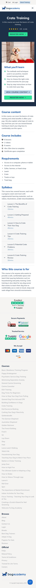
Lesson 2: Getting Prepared (18, 216)
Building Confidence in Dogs (12, 403)
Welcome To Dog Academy (12, 508)
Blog (3, 521)
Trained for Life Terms (10, 564)
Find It (4, 432)
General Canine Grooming (11, 383)
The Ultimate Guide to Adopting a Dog (16, 471)
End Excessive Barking (10, 409)
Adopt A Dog (6, 537)
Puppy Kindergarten (9, 373)
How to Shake (7, 474)
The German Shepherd (10, 419)
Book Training (25, 2)
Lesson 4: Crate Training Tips (17, 236)
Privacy (4, 560)
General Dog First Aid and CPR (13, 399)
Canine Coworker (8, 386)
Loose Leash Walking (10, 448)
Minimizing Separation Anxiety (13, 380)
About (4, 517)
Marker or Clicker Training (11, 461)
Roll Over (5, 484)
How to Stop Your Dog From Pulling (15, 396)
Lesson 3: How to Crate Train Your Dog (16, 225)
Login (16, 2)
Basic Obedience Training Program (15, 370)
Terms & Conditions (9, 557)
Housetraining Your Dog (11, 454)
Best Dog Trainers (8, 534)
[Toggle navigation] (32, 8)
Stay (3, 441)
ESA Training (6, 390)
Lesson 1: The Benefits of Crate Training (17, 206)
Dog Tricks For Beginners (11, 393)
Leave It (4, 480)
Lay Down (5, 438)
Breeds (4, 530)
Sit (3, 435)
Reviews (5, 543)
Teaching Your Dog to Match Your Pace (16, 458)
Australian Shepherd (9, 422)
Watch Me (5, 451)
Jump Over (5, 464)
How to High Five (8, 467)
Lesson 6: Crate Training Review (17, 257)
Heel (3, 445)
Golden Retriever (8, 425)
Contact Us (6, 524)
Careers (4, 567)
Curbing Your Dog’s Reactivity (13, 412)
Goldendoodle (7, 416)
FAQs (4, 551)
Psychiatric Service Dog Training (14, 377)
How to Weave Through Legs (12, 477)
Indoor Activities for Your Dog (12, 493)
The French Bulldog (9, 428)
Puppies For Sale (8, 540)
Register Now (17, 34)
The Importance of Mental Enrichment (16, 490)
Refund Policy (7, 554)
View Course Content (17, 92)
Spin (3, 487)
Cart (9, 2)
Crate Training (7, 406)
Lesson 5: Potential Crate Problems (17, 247)
